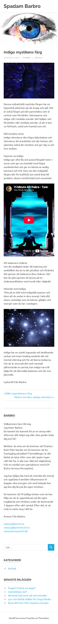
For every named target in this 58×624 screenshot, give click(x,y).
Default (39, 57)
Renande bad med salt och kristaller (27, 595)
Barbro (27, 57)
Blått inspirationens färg (18, 393)
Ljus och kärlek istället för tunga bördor (29, 599)
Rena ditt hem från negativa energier (28, 602)
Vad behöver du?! (17, 591)
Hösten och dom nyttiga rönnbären (33, 397)
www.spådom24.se (14, 523)
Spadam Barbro (22, 6)
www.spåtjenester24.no (17, 527)
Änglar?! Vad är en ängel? (21, 587)
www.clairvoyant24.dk (16, 531)
